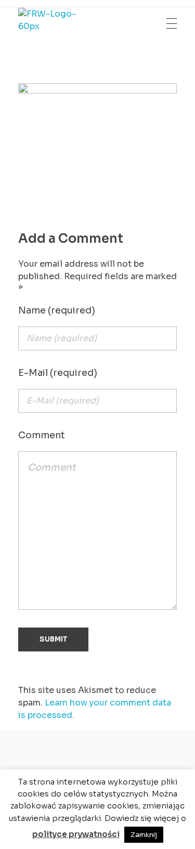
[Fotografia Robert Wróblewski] (56, 23)
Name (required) (56, 310)
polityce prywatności (76, 834)
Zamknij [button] (144, 834)
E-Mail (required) (57, 372)
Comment (41, 435)
